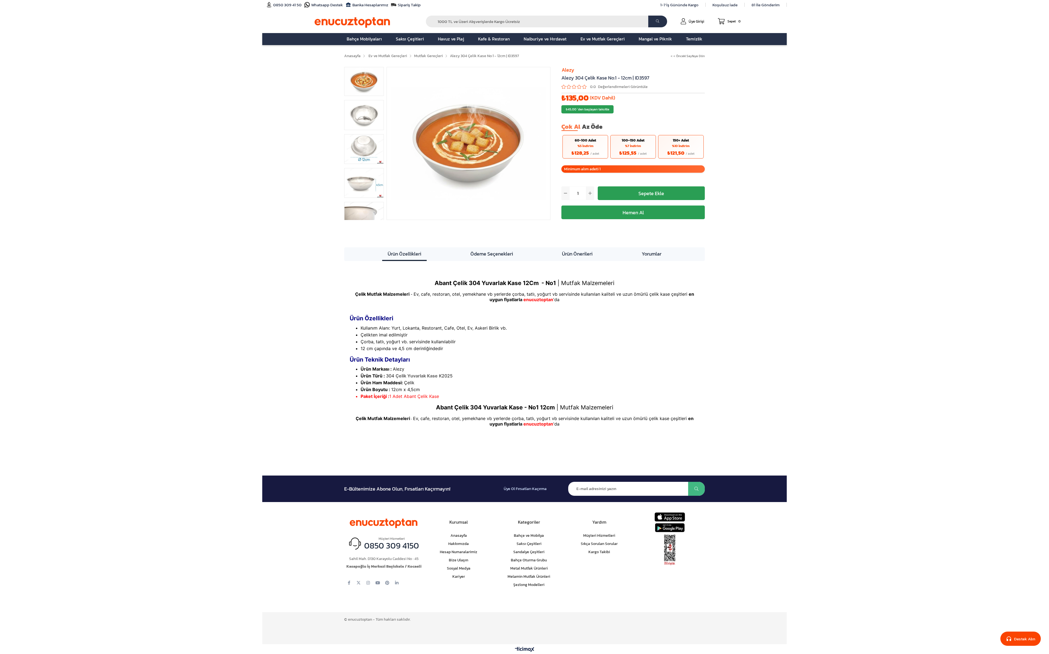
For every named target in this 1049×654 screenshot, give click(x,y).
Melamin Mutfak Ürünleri (529, 576)
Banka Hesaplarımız (370, 5)
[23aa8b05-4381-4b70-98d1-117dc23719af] (670, 550)
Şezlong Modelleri (528, 585)
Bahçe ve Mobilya (529, 535)
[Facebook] (349, 583)
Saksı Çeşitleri (529, 544)
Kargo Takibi (599, 552)
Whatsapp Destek (327, 5)
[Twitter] (358, 583)
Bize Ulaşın (458, 560)
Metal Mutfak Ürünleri (529, 568)
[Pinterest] (387, 583)
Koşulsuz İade (725, 5)
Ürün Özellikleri (404, 253)
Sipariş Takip (409, 5)
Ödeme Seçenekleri (491, 253)
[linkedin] (397, 583)
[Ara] (657, 21)
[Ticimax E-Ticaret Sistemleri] (524, 650)
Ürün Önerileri (577, 253)
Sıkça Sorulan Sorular (599, 544)
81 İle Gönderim (766, 5)
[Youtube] (377, 583)
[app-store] (669, 517)
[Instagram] (368, 583)
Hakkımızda (458, 544)
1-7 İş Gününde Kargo (679, 5)
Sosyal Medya (458, 568)
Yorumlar (651, 253)
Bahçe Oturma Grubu (529, 560)
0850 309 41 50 (287, 5)
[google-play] (669, 527)
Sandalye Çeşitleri (528, 552)
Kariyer (458, 576)
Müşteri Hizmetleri (599, 535)
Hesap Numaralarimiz (458, 552)
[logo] (383, 522)
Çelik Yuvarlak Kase (417, 376)
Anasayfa (458, 535)
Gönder (696, 489)
